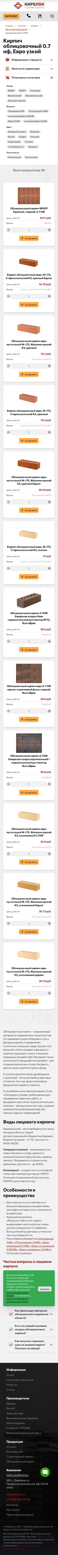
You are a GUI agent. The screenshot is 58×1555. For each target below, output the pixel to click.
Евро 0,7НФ (14, 121)
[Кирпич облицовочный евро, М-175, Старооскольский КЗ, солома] (29, 533)
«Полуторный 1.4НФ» (27, 1242)
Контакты (12, 1504)
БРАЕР (11, 91)
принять (45, 1289)
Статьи (10, 1389)
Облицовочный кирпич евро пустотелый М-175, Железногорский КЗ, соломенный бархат (28, 902)
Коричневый (14, 142)
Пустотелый (31, 157)
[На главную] (29, 6)
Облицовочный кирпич (16, 29)
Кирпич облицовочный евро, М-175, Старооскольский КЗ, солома (29, 548)
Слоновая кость (16, 147)
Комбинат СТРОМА (18, 1427)
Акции (10, 1374)
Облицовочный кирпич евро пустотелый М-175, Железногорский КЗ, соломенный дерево (28, 971)
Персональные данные (20, 1514)
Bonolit (10, 1408)
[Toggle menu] (52, 16)
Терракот (33, 147)
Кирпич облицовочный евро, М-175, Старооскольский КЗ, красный (29, 412)
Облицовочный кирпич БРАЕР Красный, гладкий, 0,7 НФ (29, 210)
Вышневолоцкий (34, 96)
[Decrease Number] (8, 230)
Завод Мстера (14, 1413)
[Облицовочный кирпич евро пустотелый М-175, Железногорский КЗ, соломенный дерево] (29, 955)
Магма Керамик (15, 1422)
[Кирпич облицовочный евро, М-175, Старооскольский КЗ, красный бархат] (29, 261)
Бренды (11, 1403)
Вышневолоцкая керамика (22, 1418)
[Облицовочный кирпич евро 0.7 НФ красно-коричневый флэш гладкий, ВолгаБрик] (29, 672)
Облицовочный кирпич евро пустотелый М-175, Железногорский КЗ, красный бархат (28, 480)
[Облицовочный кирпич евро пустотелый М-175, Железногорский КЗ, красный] (29, 327)
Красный (34, 137)
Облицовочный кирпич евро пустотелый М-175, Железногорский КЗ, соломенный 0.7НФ (28, 832)
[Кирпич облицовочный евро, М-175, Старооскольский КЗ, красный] (29, 397)
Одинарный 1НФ (16, 111)
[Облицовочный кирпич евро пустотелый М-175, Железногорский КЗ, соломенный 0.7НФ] (29, 815)
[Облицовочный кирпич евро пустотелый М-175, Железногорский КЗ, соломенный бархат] (29, 885)
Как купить (13, 1509)
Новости (11, 1384)
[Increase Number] (49, 230)
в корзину (31, 238)
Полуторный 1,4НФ (38, 111)
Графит (22, 137)
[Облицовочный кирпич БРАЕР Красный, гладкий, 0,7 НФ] (29, 195)
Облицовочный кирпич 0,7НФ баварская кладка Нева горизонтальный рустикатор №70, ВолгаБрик (29, 618)
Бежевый (34, 132)
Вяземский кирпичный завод (23, 1432)
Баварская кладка (17, 132)
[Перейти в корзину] (40, 16)
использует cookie (45, 1536)
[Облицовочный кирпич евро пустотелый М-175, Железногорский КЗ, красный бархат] (29, 463)
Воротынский (14, 96)
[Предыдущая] (32, 1016)
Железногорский (16, 101)
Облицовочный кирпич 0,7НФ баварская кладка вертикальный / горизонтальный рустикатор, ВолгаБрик (29, 760)
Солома (29, 142)
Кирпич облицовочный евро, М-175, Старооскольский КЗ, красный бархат (29, 276)
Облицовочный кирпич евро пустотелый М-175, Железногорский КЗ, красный (28, 344)
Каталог (11, 1446)
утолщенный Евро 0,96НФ (21, 116)
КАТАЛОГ (11, 16)
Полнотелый (14, 157)
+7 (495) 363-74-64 (18, 1499)
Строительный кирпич (19, 1456)
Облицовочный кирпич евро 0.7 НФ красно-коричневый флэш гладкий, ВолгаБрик (29, 689)
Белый (11, 137)
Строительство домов (19, 1379)
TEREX (22, 91)
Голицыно (35, 91)
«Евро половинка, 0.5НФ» (34, 1249)
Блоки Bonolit (14, 1451)
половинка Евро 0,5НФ (35, 121)
